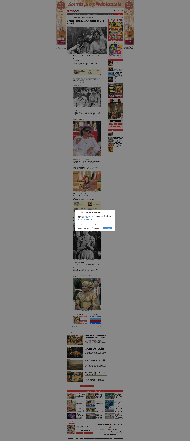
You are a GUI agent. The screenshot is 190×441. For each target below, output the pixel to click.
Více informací (88, 217)
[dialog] (95, 220)
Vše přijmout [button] (107, 228)
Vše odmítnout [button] (97, 228)
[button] (95, 219)
